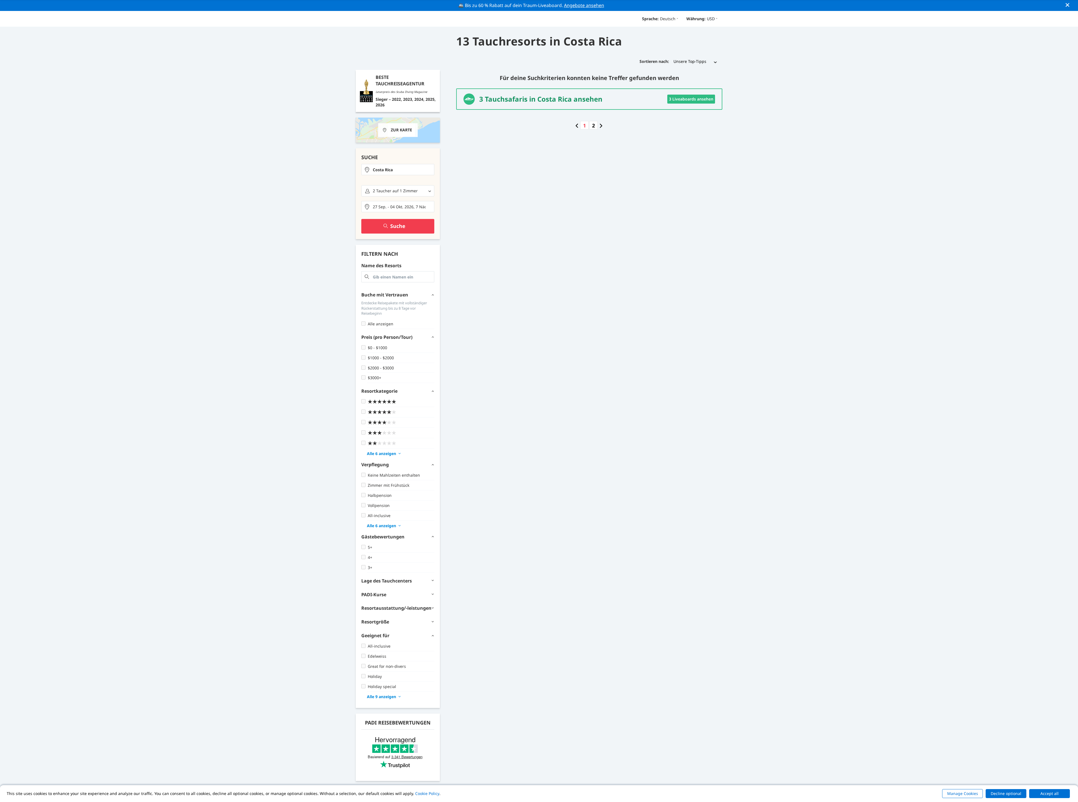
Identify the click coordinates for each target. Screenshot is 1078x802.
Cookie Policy (427, 793)
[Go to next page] (601, 125)
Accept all (1049, 793)
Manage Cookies (962, 793)
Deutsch (667, 18)
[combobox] (397, 169)
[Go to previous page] (577, 125)
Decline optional (1006, 793)
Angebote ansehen (584, 5)
